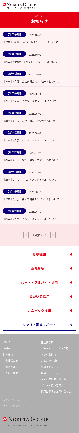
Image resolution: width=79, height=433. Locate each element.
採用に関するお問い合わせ (56, 391)
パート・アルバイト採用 (39, 282)
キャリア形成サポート (39, 325)
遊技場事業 (11, 360)
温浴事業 (10, 367)
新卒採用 (39, 254)
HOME (6, 342)
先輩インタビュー (51, 367)
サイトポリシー (11, 405)
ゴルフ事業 (11, 373)
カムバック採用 (39, 310)
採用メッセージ (49, 373)
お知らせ (8, 348)
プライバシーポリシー (15, 400)
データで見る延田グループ (56, 385)
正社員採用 (39, 268)
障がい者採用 (39, 296)
